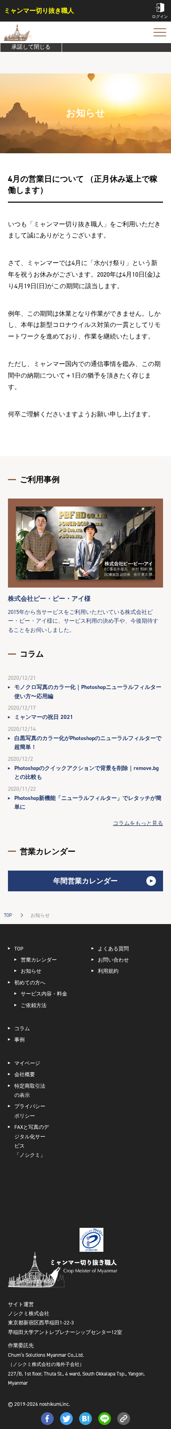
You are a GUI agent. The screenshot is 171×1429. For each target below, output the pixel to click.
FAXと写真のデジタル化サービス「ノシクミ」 (31, 1141)
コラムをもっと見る (138, 823)
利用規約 (108, 971)
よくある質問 (113, 948)
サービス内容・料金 (44, 993)
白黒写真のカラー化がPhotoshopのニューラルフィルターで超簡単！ (87, 742)
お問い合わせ (113, 959)
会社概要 (24, 1074)
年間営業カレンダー (85, 881)
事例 (19, 1039)
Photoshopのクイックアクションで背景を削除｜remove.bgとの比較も (86, 772)
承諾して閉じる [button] (31, 46)
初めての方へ (29, 982)
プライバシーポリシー (29, 1111)
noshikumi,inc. (54, 1404)
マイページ (27, 1063)
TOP (8, 915)
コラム (22, 1028)
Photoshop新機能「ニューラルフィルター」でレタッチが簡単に (87, 802)
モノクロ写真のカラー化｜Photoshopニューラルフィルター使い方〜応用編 (87, 691)
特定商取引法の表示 (29, 1090)
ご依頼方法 (34, 1005)
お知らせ (31, 971)
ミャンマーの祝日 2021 (43, 717)
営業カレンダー (39, 959)
